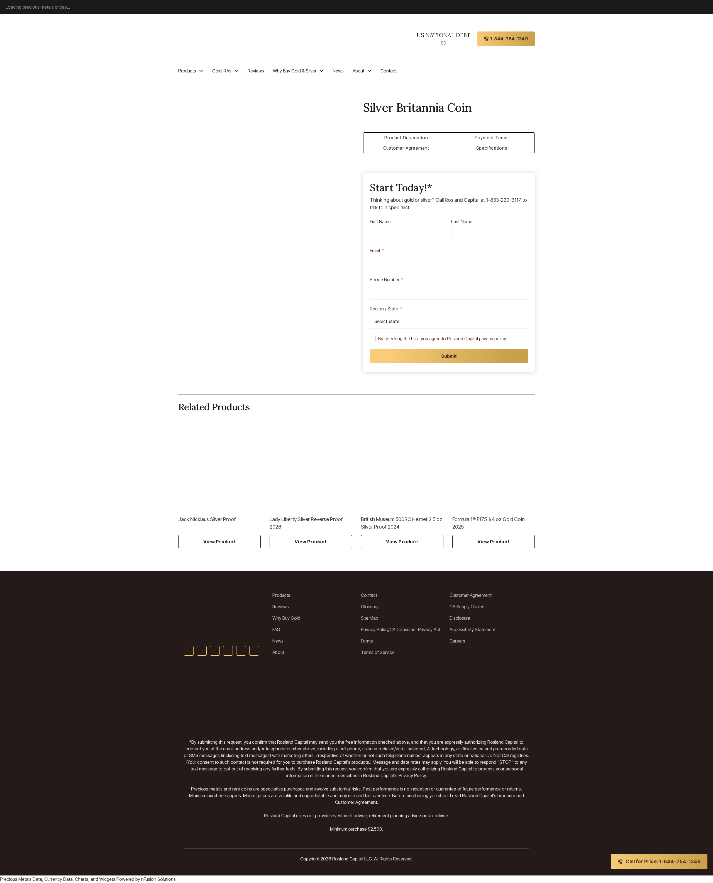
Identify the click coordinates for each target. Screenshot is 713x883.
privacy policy (492, 338)
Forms (367, 641)
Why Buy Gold (286, 618)
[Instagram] (241, 651)
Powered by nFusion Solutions (146, 879)
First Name (380, 221)
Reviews (256, 71)
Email (375, 250)
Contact (388, 71)
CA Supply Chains (467, 606)
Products (187, 71)
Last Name (461, 221)
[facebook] (189, 651)
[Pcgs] (391, 697)
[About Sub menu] (369, 70)
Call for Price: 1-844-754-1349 (663, 861)
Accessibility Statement (472, 629)
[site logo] (203, 39)
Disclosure (460, 618)
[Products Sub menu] (201, 70)
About (358, 71)
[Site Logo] (223, 602)
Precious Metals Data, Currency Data (36, 879)
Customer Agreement (471, 595)
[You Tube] (215, 651)
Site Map (369, 618)
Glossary (370, 606)
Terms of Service (378, 652)
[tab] (406, 138)
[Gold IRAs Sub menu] (236, 70)
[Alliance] (238, 697)
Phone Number (384, 279)
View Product (219, 541)
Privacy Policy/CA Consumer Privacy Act (400, 629)
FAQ (276, 629)
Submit (449, 356)
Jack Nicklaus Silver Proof (207, 519)
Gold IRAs (221, 71)
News (338, 71)
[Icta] (316, 697)
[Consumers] (445, 697)
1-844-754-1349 (509, 39)
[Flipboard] (254, 651)
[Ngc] (511, 697)
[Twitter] (202, 651)
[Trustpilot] (196, 697)
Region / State (384, 309)
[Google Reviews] (282, 697)
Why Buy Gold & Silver (294, 71)
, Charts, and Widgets (94, 879)
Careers (457, 641)
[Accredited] (357, 697)
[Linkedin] (228, 651)
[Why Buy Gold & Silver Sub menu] (321, 70)
